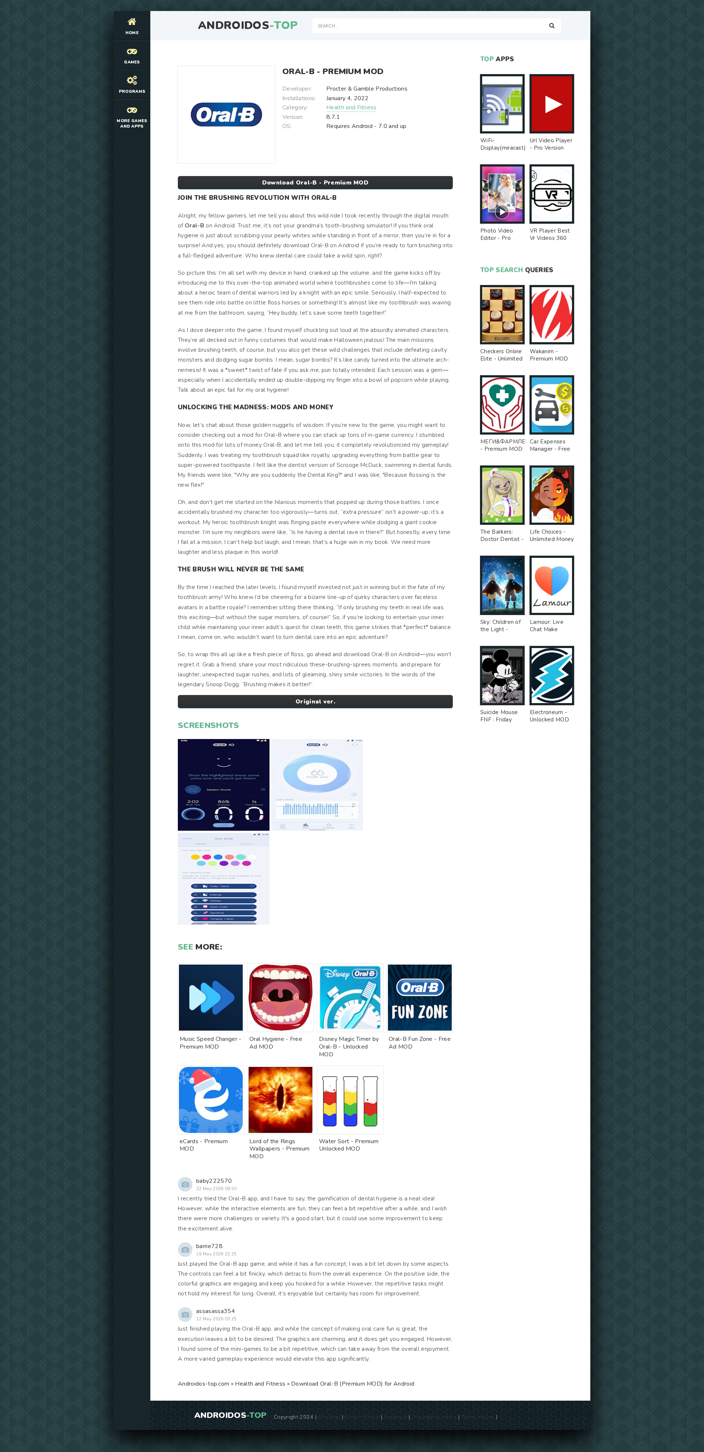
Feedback (395, 1416)
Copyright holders (434, 1416)
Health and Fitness (351, 107)
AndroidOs (248, 25)
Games (132, 62)
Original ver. (315, 702)
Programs (132, 91)
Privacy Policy (362, 1416)
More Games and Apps (132, 123)
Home (132, 33)
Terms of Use (477, 1416)
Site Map (329, 1416)
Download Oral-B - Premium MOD (315, 183)
